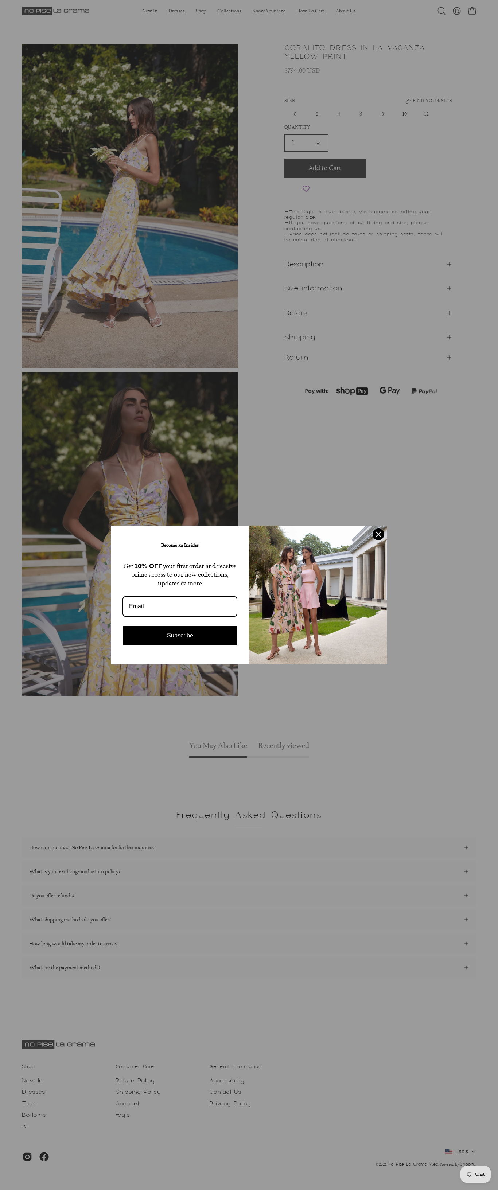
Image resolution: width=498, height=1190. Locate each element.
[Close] (378, 534)
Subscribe (180, 635)
